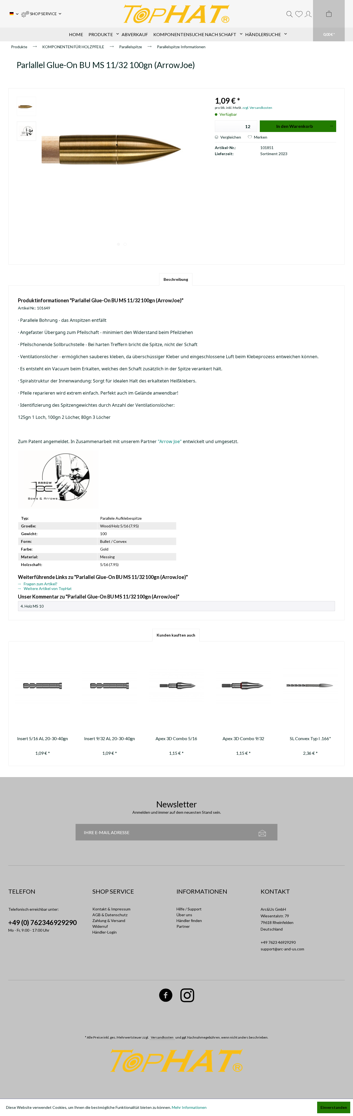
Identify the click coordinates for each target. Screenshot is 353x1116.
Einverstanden (333, 1107)
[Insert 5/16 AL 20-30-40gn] (43, 686)
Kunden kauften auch (176, 635)
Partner (183, 926)
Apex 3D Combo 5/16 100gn (176, 739)
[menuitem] (41, 14)
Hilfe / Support (189, 909)
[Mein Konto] (308, 14)
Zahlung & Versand (108, 920)
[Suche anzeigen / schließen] (289, 14)
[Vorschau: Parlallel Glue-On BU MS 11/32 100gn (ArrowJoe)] (26, 106)
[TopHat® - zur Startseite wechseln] (176, 14)
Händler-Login (104, 932)
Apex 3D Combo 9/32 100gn (243, 739)
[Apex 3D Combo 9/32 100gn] (243, 686)
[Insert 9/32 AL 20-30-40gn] (110, 686)
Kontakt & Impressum (111, 909)
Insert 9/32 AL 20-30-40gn (109, 738)
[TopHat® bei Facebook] (166, 996)
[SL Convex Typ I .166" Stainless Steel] (310, 686)
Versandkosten (162, 1037)
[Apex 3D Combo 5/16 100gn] (177, 686)
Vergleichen (230, 137)
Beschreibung (176, 279)
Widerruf (100, 926)
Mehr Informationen (189, 1107)
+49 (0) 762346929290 (42, 922)
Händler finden (189, 920)
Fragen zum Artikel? (40, 583)
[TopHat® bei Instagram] (187, 996)
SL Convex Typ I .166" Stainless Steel (310, 739)
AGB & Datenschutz (109, 914)
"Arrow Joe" (170, 441)
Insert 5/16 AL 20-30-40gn (42, 738)
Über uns (184, 914)
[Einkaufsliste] (299, 14)
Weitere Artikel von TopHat (47, 588)
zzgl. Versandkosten (257, 108)
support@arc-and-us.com (282, 949)
